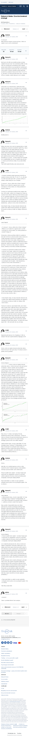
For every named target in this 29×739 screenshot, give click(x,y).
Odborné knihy (4, 695)
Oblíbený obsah (5, 681)
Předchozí (7, 29)
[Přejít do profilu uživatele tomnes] (2, 35)
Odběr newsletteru (5, 653)
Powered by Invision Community (14, 735)
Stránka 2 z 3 (16, 29)
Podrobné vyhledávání (6, 651)
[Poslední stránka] (27, 29)
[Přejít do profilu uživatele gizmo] (2, 593)
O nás (2, 688)
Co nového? (4, 2)
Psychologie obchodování (7, 664)
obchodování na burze (15, 701)
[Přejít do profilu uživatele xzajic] (2, 171)
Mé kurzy (11, 2)
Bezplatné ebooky (5, 655)
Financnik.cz (6, 22)
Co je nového (4, 679)
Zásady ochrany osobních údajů (9, 724)
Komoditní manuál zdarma (7, 662)
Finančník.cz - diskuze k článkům (17, 23)
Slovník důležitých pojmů (7, 660)
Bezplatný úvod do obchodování (9, 690)
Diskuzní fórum (4, 677)
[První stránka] (2, 29)
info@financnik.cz (5, 639)
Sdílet (7, 613)
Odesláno (11, 36)
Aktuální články (4, 648)
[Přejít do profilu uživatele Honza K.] (2, 58)
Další (23, 29)
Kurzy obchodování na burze (8, 692)
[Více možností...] (26, 36)
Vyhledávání (4, 683)
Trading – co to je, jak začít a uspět (9, 658)
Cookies (19, 733)
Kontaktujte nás (12, 733)
